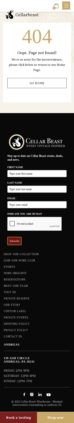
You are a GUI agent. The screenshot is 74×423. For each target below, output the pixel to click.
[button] (56, 5)
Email (12, 198)
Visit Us (10, 292)
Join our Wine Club (19, 260)
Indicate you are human (25, 214)
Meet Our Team (16, 285)
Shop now (55, 417)
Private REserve (17, 298)
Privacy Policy (16, 330)
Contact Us (13, 336)
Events (9, 266)
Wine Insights (15, 273)
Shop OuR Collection (21, 254)
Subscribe (14, 241)
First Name (15, 167)
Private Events (16, 317)
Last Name (14, 183)
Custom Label (15, 311)
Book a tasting (18, 417)
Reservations (15, 279)
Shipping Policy (17, 323)
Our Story (12, 304)
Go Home (37, 83)
